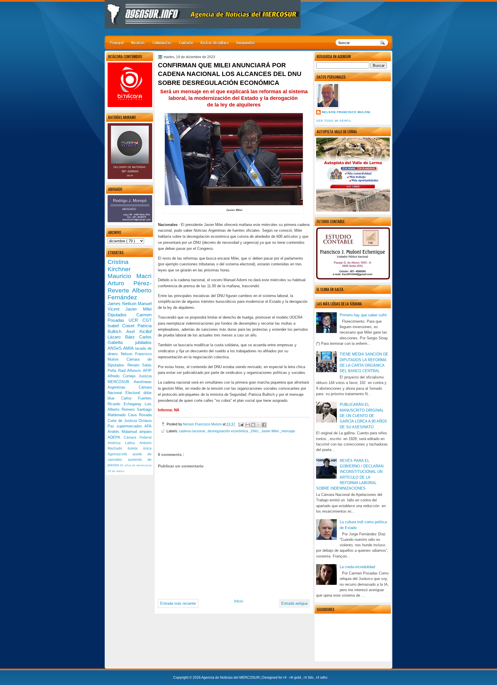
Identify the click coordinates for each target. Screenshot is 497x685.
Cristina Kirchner (119, 265)
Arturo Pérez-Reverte (130, 287)
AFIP (147, 370)
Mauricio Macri (130, 276)
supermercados (130, 426)
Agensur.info (120, 454)
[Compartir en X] (258, 425)
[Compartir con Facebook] (264, 425)
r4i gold (295, 678)
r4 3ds (309, 678)
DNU (255, 431)
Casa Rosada (140, 415)
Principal (116, 42)
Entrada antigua (294, 603)
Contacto (186, 42)
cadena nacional (192, 431)
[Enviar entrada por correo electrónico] (240, 424)
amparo (145, 431)
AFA (148, 426)
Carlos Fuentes (136, 398)
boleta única (140, 448)
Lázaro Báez (123, 336)
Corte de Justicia (123, 420)
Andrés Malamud (123, 431)
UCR (135, 320)
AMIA (129, 348)
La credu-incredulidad (357, 567)
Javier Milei (270, 431)
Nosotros (138, 42)
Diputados (122, 314)
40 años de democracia (136, 465)
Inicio (238, 601)
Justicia (145, 376)
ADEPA (116, 437)
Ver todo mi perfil (334, 120)
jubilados (143, 342)
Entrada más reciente (178, 603)
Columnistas (161, 42)
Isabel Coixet (122, 325)
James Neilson (123, 303)
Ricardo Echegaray (126, 404)
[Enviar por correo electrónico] (248, 425)
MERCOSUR (121, 382)
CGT (147, 320)
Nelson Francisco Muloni (346, 112)
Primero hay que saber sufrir (363, 315)
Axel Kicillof (139, 331)
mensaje (288, 431)
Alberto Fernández (130, 294)
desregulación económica (228, 431)
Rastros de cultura (214, 42)
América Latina (123, 443)
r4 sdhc (322, 678)
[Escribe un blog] (253, 425)
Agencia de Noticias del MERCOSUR (231, 678)
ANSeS (115, 348)
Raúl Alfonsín (130, 370)
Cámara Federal (138, 437)
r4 (285, 678)
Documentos (245, 42)
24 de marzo (116, 471)
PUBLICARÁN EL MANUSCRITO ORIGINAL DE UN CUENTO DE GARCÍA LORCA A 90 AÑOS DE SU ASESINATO (363, 415)
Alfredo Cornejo (123, 376)
